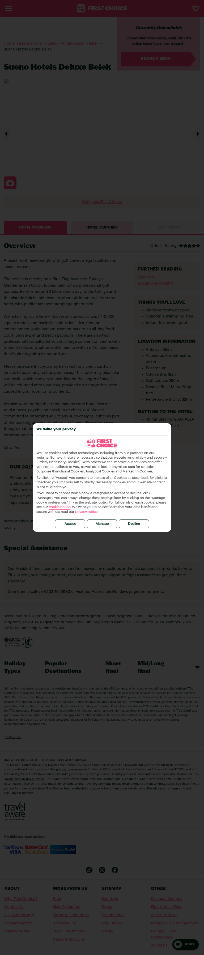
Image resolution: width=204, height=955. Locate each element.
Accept (70, 524)
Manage (102, 524)
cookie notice (59, 507)
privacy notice (86, 512)
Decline (134, 524)
